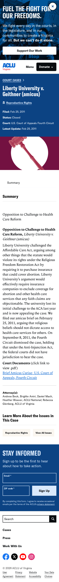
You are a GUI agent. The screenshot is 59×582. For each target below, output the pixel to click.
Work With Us (12, 546)
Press (6, 538)
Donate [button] (44, 67)
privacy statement (46, 504)
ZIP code (9, 488)
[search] (52, 519)
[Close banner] (53, 6)
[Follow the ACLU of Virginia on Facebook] (6, 557)
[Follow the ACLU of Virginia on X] (14, 557)
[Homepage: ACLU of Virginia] (14, 67)
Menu (30, 67)
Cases (7, 530)
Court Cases (12, 80)
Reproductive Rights (19, 102)
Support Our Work (29, 50)
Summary (13, 182)
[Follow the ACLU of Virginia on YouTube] (23, 557)
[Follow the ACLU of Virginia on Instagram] (31, 557)
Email (7, 475)
